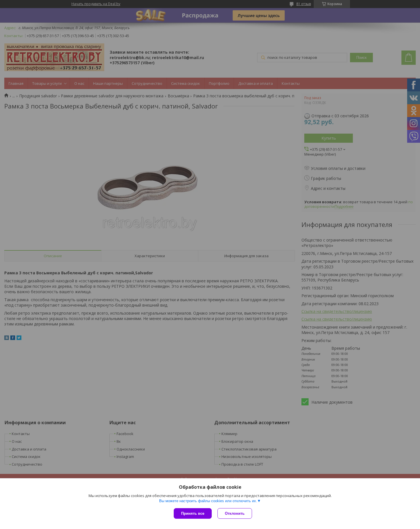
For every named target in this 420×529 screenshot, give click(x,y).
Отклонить (235, 513)
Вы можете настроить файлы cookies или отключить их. (208, 501)
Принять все (192, 513)
